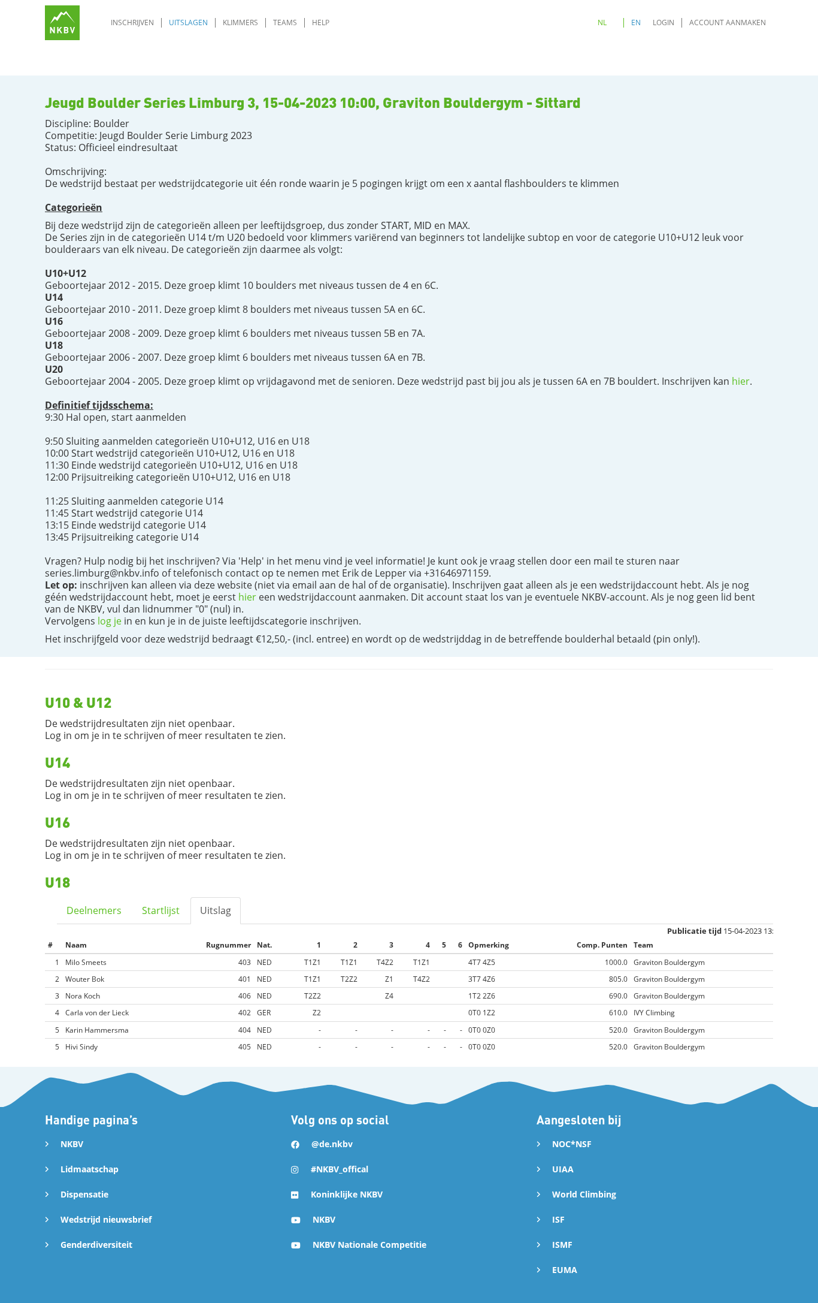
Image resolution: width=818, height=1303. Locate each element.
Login (663, 22)
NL (602, 22)
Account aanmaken (727, 22)
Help (320, 22)
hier (741, 381)
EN (636, 22)
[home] (62, 22)
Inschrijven (132, 22)
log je (110, 621)
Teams (285, 22)
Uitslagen (188, 22)
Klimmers (240, 22)
